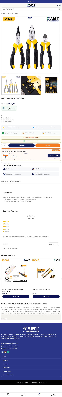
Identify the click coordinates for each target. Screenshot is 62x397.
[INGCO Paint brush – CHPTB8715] (46, 273)
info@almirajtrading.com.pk (10, 343)
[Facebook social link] (29, 1)
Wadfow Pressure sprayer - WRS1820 (18, 153)
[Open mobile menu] (2, 5)
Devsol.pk (43, 382)
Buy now (48, 145)
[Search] (59, 9)
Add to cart (21, 145)
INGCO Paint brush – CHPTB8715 (42, 289)
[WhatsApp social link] (33, 1)
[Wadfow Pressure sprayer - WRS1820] (5, 156)
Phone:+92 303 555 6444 (10, 348)
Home (3, 13)
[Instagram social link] (31, 1)
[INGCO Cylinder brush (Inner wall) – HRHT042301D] (16, 273)
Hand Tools (10, 13)
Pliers (17, 13)
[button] (2, 45)
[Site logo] (31, 5)
